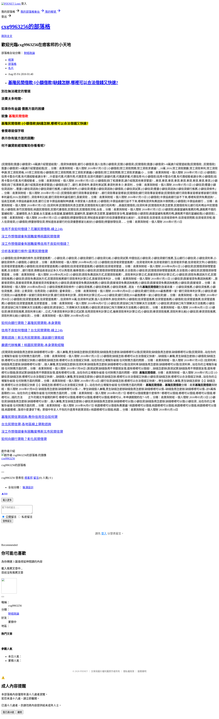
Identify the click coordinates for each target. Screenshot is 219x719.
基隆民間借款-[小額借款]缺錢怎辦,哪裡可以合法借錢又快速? (63, 82)
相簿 (11, 59)
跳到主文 (6, 36)
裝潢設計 (28, 487)
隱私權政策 (128, 671)
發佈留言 (7, 521)
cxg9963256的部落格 (25, 26)
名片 (11, 68)
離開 (19, 712)
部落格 (12, 64)
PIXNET (84, 671)
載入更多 (7, 500)
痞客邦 (28, 477)
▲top (4, 493)
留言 (36, 477)
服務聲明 (142, 671)
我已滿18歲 (8, 712)
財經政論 (29, 53)
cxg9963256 (8, 458)
